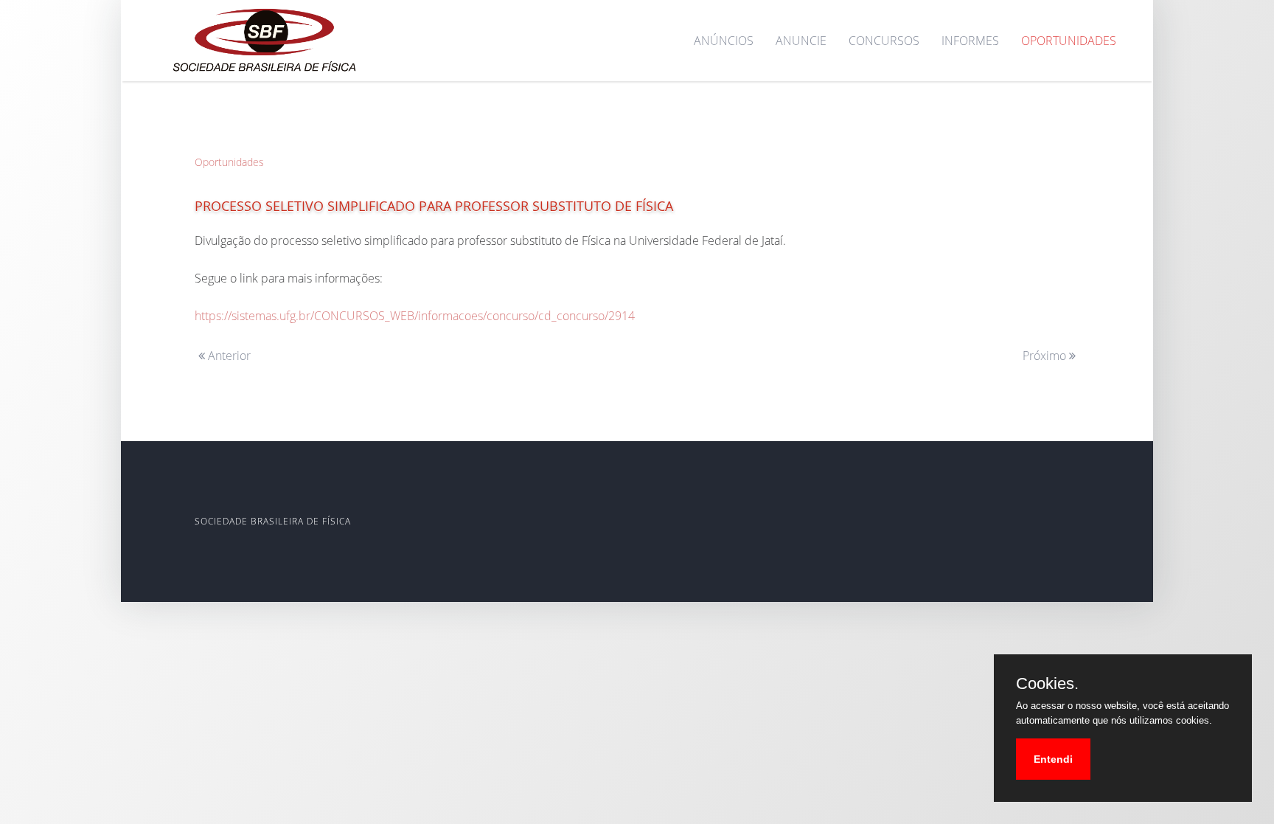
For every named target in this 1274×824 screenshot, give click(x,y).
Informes (970, 40)
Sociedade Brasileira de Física (273, 521)
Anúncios (723, 40)
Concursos (884, 40)
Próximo (1046, 355)
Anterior (228, 355)
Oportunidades (1068, 40)
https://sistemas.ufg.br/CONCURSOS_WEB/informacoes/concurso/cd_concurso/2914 (415, 316)
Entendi (1053, 759)
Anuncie (801, 40)
